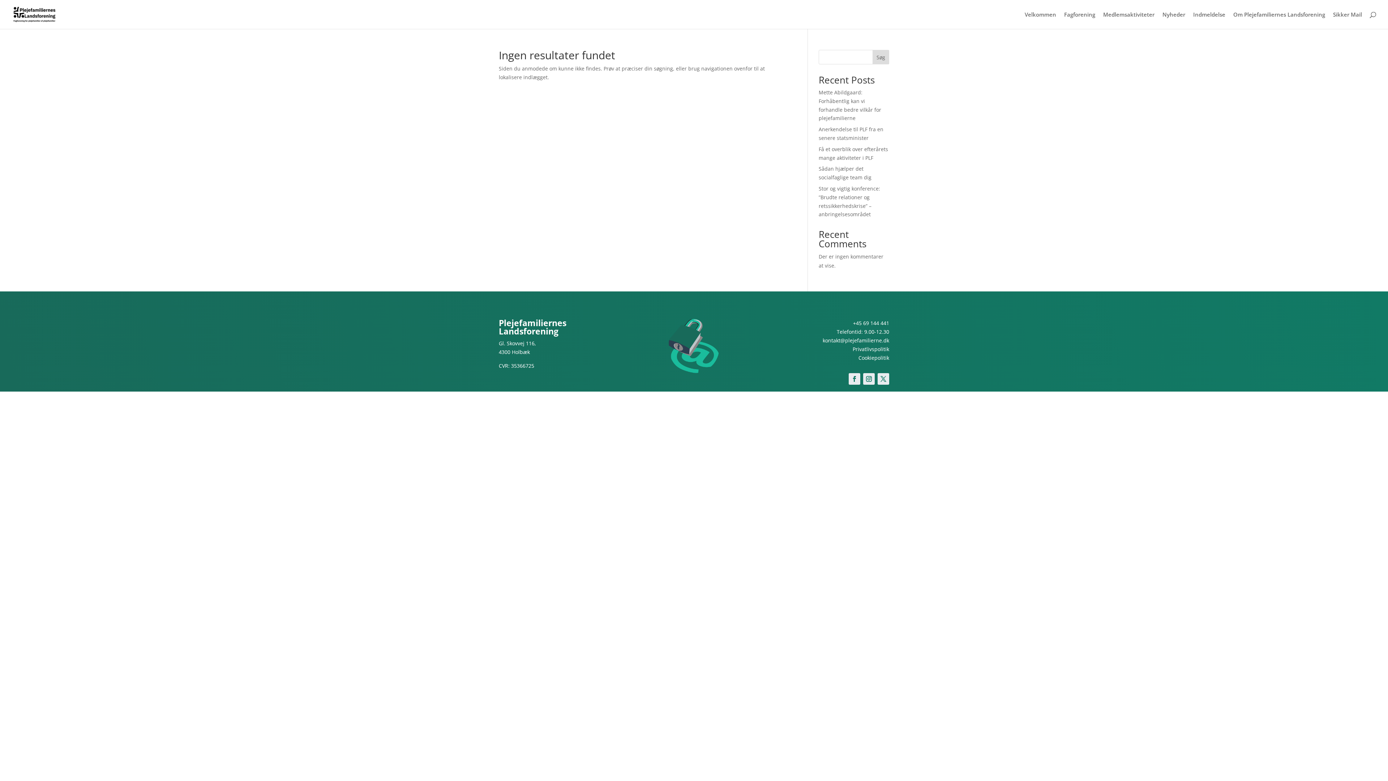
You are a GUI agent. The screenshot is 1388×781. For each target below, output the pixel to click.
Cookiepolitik (873, 357)
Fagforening (1079, 15)
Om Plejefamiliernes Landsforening (1279, 15)
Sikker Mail (1347, 15)
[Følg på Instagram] (869, 379)
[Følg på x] (883, 379)
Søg (881, 57)
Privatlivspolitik (871, 349)
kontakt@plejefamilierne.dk (856, 340)
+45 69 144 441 (871, 323)
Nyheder (1173, 15)
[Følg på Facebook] (854, 379)
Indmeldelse (1209, 15)
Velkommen (1040, 15)
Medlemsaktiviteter (1128, 15)
